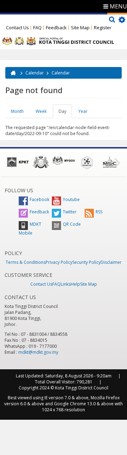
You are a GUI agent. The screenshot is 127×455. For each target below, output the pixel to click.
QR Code (72, 224)
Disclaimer (111, 262)
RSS (99, 212)
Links (66, 284)
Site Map (80, 27)
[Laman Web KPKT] (17, 162)
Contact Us (17, 27)
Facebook (39, 199)
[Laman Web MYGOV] (63, 160)
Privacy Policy (59, 262)
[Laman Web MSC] (109, 162)
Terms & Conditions (26, 262)
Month (17, 111)
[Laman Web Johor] (40, 162)
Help (75, 284)
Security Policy (86, 262)
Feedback (56, 27)
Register (102, 27)
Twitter (70, 212)
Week (41, 111)
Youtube (71, 199)
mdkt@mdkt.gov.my (38, 352)
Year (82, 111)
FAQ (37, 27)
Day (65, 113)
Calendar (34, 73)
